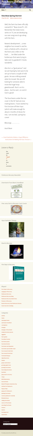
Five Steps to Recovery (7, 289)
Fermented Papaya (6, 355)
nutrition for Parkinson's (7, 386)
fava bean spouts (6, 341)
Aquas (3, 318)
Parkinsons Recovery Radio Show (9, 298)
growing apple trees (6, 365)
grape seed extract (6, 362)
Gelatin (3, 360)
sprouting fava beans (6, 405)
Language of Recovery (7, 291)
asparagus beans (5, 320)
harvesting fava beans (17, 18)
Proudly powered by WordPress (9, 433)
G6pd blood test (5, 358)
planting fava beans (6, 393)
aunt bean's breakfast (7, 322)
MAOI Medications (6, 379)
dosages (4, 327)
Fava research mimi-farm (7, 351)
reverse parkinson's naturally (8, 395)
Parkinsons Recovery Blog (8, 296)
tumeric (3, 410)
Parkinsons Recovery (6, 294)
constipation (4, 325)
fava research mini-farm (7, 353)
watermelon (4, 414)
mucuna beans (5, 381)
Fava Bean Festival (6, 339)
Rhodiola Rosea (5, 398)
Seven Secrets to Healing (7, 305)
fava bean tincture (6, 344)
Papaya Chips (5, 388)
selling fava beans (6, 400)
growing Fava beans (6, 367)
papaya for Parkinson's (7, 391)
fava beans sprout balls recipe (9, 348)
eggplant (4, 334)
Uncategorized (5, 412)
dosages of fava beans (7, 329)
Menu (3, 10)
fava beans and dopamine (7, 346)
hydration (4, 372)
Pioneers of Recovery (7, 301)
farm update (4, 337)
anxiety (3, 315)
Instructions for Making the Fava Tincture (18, 139)
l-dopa (3, 377)
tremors (3, 407)
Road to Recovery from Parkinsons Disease (11, 303)
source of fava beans (6, 402)
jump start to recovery (7, 374)
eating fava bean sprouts (7, 332)
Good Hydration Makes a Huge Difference (15, 137)
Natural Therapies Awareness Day (9, 384)
